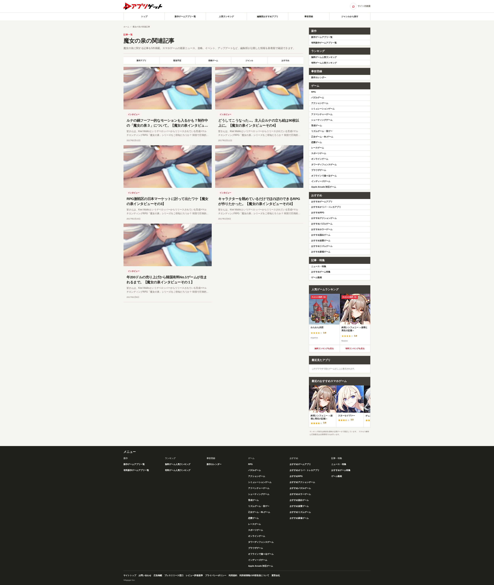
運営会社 (276, 575)
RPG (313, 92)
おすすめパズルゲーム (321, 224)
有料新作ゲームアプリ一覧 (324, 42)
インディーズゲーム (320, 181)
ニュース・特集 (318, 266)
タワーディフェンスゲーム (324, 164)
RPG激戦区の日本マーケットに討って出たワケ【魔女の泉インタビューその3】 (167, 201)
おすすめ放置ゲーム (320, 240)
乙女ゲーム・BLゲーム (322, 136)
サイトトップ (130, 575)
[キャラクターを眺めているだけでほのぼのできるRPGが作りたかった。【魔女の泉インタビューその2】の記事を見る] (259, 166)
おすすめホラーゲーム (321, 229)
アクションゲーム (319, 103)
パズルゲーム (317, 97)
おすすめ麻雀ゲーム (320, 252)
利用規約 (233, 575)
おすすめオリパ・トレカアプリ (326, 207)
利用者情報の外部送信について (254, 575)
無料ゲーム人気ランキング (324, 57)
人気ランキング (226, 16)
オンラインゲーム (319, 159)
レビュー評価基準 (194, 575)
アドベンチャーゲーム (321, 114)
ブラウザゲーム (318, 170)
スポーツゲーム (318, 153)
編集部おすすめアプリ (267, 16)
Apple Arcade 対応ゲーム (323, 187)
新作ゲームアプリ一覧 (185, 16)
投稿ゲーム (213, 60)
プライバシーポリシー (215, 575)
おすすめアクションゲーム (324, 218)
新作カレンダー (318, 77)
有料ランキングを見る (355, 348)
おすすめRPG (317, 212)
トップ (144, 16)
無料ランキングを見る (324, 348)
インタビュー (134, 114)
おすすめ (285, 60)
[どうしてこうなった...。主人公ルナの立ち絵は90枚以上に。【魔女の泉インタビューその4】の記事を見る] (259, 88)
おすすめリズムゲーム (321, 246)
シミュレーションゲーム (323, 109)
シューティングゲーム (321, 120)
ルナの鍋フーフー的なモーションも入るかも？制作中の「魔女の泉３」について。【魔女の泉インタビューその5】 (167, 125)
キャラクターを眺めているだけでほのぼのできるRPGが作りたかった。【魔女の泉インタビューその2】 (259, 201)
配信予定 (177, 60)
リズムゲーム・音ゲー (321, 131)
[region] (339, 319)
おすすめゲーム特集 (320, 272)
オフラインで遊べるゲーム (324, 175)
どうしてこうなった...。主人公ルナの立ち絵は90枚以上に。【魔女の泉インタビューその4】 (258, 123)
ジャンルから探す (349, 16)
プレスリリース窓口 (174, 575)
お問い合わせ (145, 575)
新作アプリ (141, 60)
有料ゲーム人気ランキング (324, 63)
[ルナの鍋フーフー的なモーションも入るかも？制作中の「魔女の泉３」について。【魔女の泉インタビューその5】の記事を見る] (168, 88)
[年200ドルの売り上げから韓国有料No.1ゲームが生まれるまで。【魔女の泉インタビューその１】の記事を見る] (168, 245)
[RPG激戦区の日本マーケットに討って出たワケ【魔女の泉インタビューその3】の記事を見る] (168, 166)
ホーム (126, 27)
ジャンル (249, 60)
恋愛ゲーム (316, 142)
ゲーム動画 (316, 277)
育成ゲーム (316, 125)
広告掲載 (158, 575)
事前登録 (309, 16)
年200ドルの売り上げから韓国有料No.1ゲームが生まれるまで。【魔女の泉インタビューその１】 (167, 279)
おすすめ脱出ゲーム (320, 235)
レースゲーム (317, 147)
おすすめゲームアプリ (321, 201)
